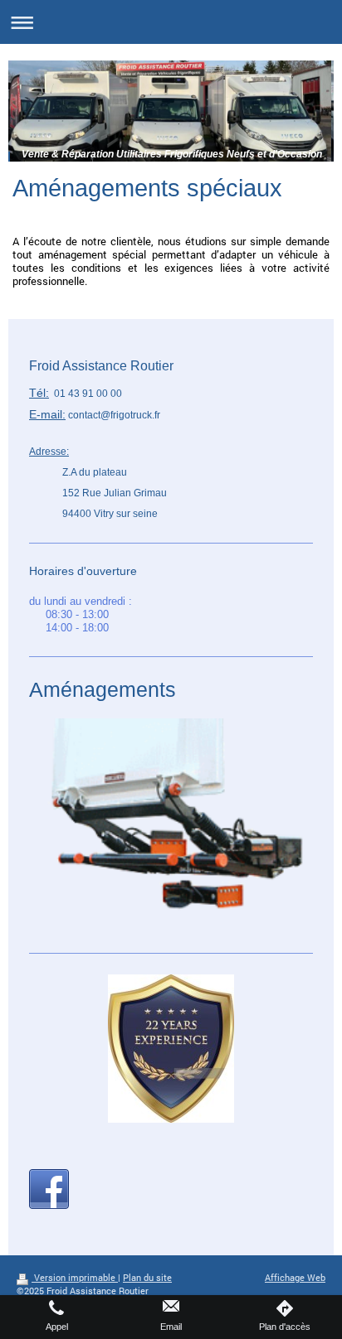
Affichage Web (295, 1277)
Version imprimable (75, 1277)
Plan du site (147, 1277)
